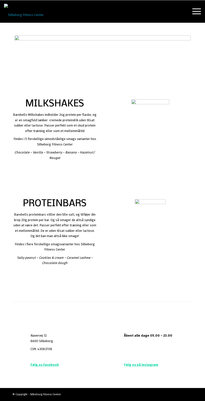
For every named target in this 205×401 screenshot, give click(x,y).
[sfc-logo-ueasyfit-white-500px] (24, 11)
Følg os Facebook (44, 365)
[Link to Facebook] (188, 394)
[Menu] (194, 11)
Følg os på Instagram (141, 365)
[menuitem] (194, 11)
